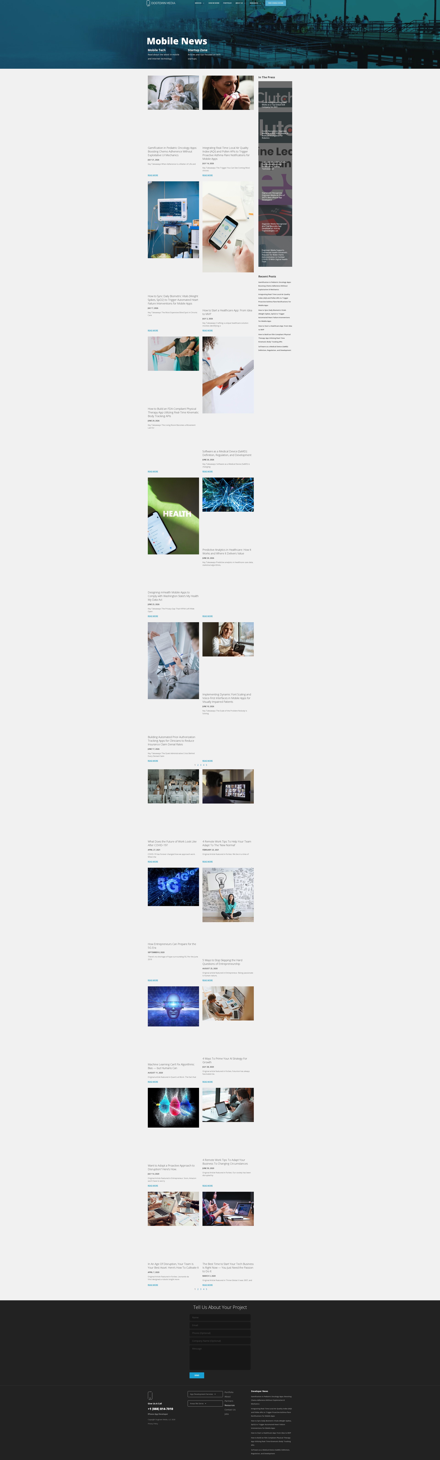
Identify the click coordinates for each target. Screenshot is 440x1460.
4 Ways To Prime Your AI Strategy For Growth (224, 1060)
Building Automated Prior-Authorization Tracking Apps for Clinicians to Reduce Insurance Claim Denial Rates (171, 740)
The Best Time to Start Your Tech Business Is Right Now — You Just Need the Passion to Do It (228, 1267)
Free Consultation (275, 3)
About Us (239, 3)
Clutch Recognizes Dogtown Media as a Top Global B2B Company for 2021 (274, 104)
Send (196, 1375)
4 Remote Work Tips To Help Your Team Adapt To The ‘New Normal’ (226, 843)
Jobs (227, 1414)
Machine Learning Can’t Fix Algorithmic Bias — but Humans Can (171, 1066)
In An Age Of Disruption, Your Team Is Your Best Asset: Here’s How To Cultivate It (173, 1265)
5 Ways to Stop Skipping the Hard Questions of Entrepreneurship (222, 962)
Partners (229, 1401)
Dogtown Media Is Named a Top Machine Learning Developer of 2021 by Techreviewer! (274, 165)
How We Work (214, 3)
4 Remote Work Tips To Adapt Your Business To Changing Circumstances (225, 1161)
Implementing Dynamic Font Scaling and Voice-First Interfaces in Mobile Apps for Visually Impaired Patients (226, 698)
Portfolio (227, 3)
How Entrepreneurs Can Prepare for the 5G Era (172, 945)
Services (198, 3)
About (228, 1396)
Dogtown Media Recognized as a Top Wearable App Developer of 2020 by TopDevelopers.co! (274, 227)
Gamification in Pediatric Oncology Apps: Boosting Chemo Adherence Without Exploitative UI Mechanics (172, 151)
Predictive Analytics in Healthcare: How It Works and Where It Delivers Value (226, 551)
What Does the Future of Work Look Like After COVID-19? (172, 843)
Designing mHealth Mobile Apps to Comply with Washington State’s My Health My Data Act (173, 595)
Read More (153, 175)
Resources (254, 3)
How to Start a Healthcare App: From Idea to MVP (227, 312)
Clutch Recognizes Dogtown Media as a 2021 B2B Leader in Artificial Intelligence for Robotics (275, 134)
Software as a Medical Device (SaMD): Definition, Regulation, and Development (226, 453)
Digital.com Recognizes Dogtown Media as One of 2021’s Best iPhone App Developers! (273, 196)
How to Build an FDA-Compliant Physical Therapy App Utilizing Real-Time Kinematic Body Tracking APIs (173, 412)
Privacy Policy (153, 1424)
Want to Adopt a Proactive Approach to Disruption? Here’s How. (171, 1167)
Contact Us (230, 1409)
